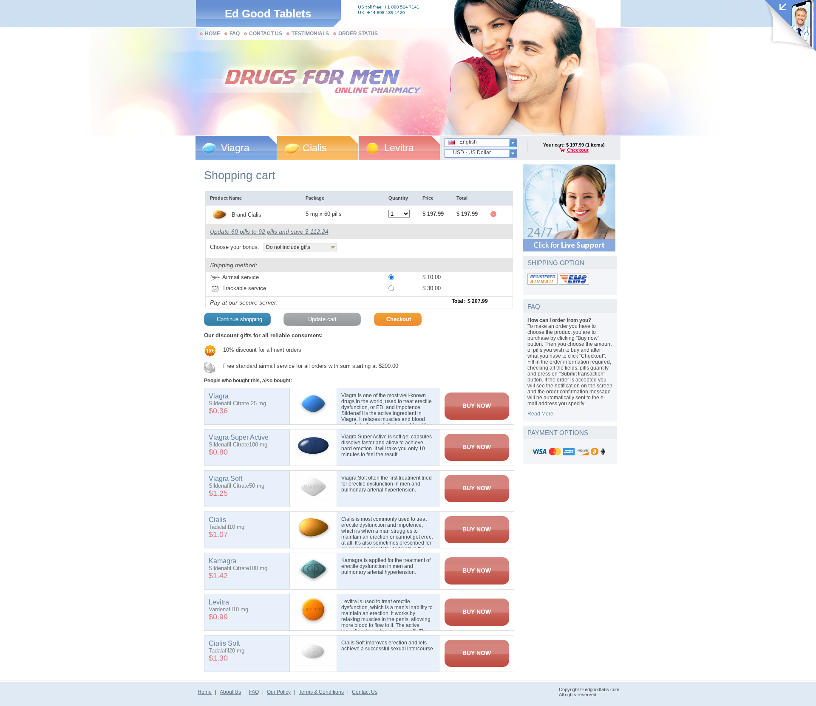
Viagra (235, 147)
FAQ (254, 692)
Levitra (399, 147)
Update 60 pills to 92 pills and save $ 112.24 (269, 231)
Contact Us (364, 692)
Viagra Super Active (239, 437)
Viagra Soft (225, 478)
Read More (540, 414)
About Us (230, 692)
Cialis (315, 147)
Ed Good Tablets (268, 13)
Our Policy (279, 692)
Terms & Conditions (321, 692)
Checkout (578, 149)
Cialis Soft (224, 643)
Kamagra (222, 561)
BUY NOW (476, 405)
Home (205, 692)
